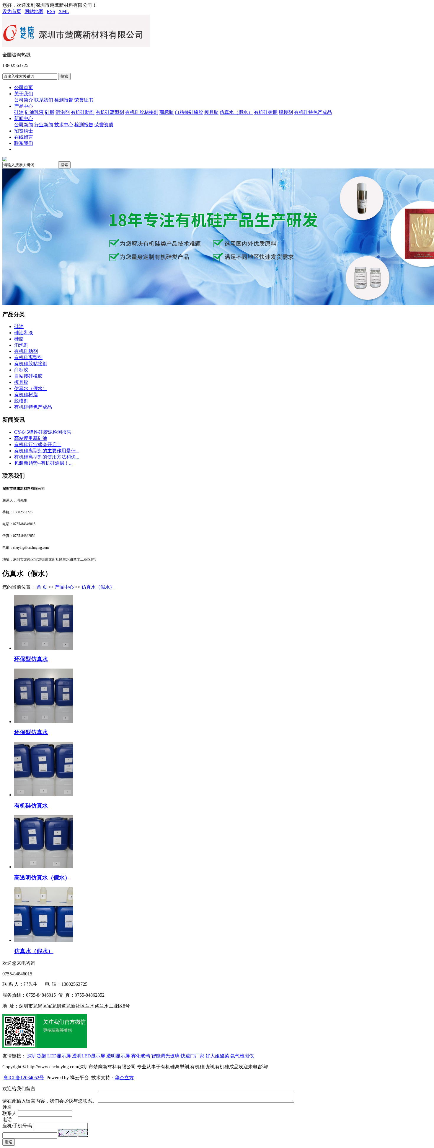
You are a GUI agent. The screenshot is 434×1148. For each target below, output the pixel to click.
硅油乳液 (34, 112)
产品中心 (23, 106)
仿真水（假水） (236, 112)
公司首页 (23, 87)
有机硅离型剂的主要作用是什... (46, 450)
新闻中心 (23, 118)
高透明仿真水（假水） (42, 877)
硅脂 (49, 112)
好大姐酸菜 (217, 1055)
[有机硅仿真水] (43, 794)
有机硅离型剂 (110, 112)
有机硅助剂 (82, 112)
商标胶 (166, 112)
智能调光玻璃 (165, 1055)
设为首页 (11, 11)
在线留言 (23, 137)
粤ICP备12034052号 (24, 1077)
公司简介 (23, 99)
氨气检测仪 (242, 1055)
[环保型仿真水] (43, 648)
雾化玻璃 (140, 1055)
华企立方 (124, 1077)
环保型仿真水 (31, 659)
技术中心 (63, 124)
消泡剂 (63, 112)
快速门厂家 (192, 1055)
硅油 (19, 112)
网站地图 (34, 11)
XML (63, 11)
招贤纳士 (23, 130)
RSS (51, 11)
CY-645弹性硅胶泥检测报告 (42, 432)
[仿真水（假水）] (43, 940)
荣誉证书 (83, 99)
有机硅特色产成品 (313, 112)
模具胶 (211, 112)
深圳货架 (36, 1055)
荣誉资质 (103, 124)
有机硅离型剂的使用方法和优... (46, 456)
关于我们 (23, 93)
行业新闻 (43, 124)
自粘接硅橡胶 (189, 112)
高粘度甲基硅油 (30, 438)
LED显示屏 (59, 1055)
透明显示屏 (118, 1055)
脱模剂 (286, 112)
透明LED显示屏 (88, 1055)
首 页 (42, 586)
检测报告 (63, 99)
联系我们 (43, 99)
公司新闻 (23, 124)
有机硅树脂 (266, 112)
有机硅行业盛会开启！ (37, 444)
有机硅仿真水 (31, 806)
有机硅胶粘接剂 (141, 112)
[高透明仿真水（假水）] (43, 866)
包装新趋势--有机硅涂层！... (43, 463)
